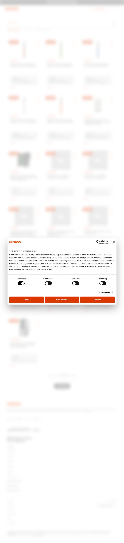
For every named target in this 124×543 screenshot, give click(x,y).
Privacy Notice (45, 269)
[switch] (48, 283)
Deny (26, 300)
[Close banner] (114, 242)
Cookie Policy (89, 266)
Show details (104, 292)
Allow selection (62, 300)
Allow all (97, 300)
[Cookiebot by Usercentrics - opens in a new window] (97, 242)
